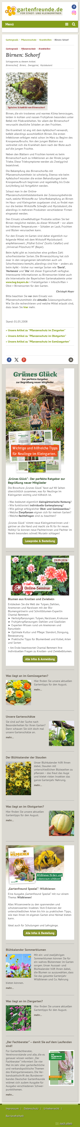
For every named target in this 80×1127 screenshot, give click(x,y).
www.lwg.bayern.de (17, 282)
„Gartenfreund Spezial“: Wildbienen (31, 889)
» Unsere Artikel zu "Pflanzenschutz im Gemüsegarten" (38, 341)
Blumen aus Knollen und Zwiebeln (31, 599)
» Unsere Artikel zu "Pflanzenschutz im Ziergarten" (35, 330)
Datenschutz (31, 1108)
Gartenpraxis (12, 39)
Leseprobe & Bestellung (40, 541)
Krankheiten (45, 39)
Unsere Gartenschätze (20, 716)
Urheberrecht (51, 1108)
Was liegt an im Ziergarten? (24, 1001)
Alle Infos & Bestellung (40, 933)
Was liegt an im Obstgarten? (25, 806)
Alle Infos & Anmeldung (40, 659)
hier (25, 307)
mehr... (9, 1094)
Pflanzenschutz (29, 39)
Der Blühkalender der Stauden (26, 757)
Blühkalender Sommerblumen (26, 950)
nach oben (66, 1123)
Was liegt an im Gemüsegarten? (27, 676)
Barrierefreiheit (15, 1116)
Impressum (12, 1108)
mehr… (38, 689)
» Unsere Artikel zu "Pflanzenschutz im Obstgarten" (36, 336)
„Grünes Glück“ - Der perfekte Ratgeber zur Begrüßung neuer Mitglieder (36, 481)
